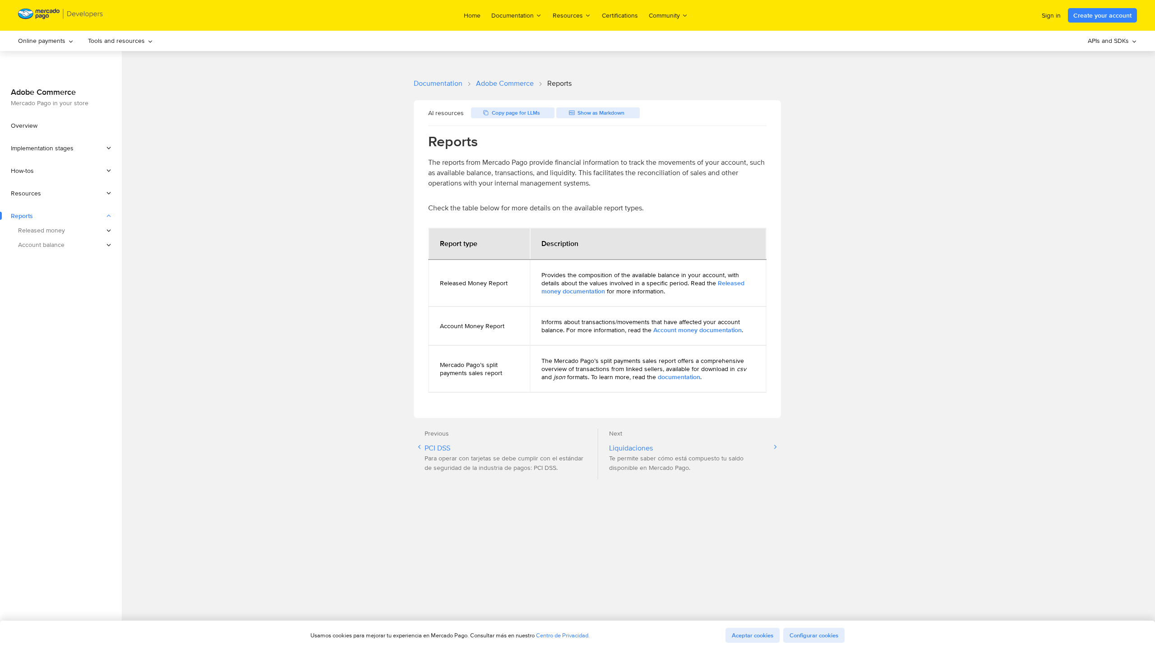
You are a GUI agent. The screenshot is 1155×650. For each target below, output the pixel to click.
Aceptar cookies (752, 635)
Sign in (1051, 15)
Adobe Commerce (505, 83)
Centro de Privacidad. (563, 635)
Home (472, 15)
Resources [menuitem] (568, 15)
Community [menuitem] (664, 15)
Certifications (620, 15)
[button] (61, 148)
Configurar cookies (814, 635)
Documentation (438, 83)
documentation (679, 376)
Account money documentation (697, 329)
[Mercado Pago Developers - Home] (60, 16)
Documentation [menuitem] (512, 15)
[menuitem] (46, 41)
